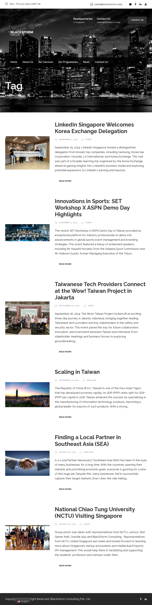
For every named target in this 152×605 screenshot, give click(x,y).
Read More (65, 181)
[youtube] (146, 4)
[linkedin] (140, 4)
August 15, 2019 (67, 452)
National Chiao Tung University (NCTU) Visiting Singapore (95, 512)
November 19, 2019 (69, 380)
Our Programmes (68, 62)
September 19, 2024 (69, 306)
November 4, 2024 (68, 140)
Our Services (45, 62)
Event (89, 140)
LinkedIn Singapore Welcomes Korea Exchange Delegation (94, 127)
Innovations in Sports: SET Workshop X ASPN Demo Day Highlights (92, 208)
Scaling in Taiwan (77, 372)
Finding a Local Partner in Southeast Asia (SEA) (88, 440)
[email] (130, 4)
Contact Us (137, 20)
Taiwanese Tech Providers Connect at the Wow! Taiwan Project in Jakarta (100, 291)
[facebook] (135, 4)
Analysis (91, 380)
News (86, 62)
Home (13, 62)
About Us (27, 62)
